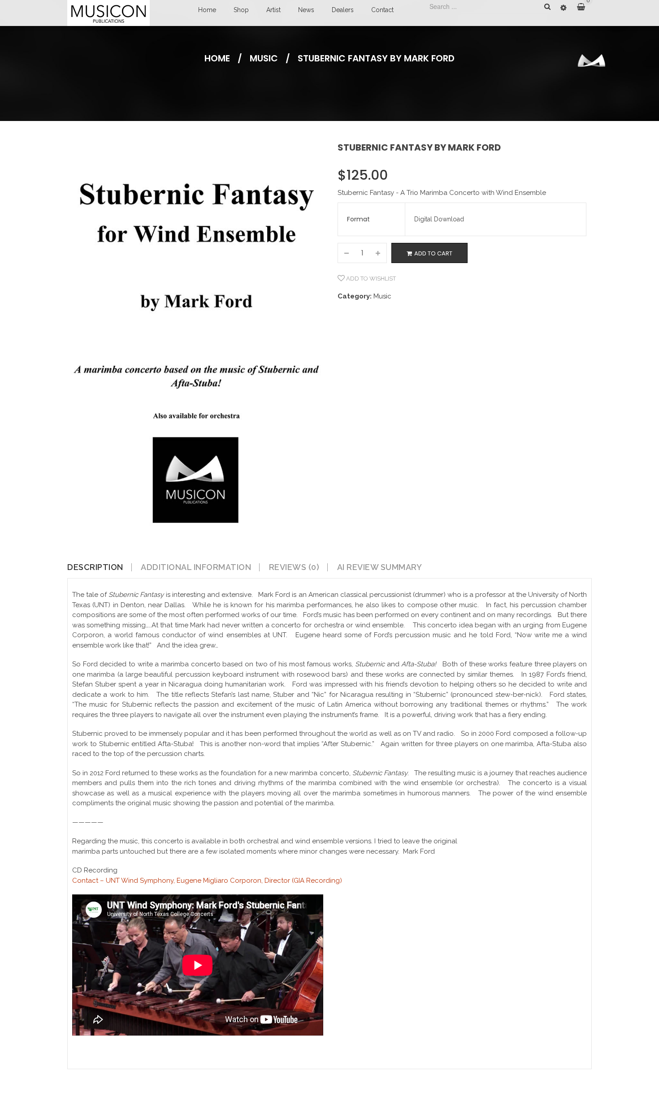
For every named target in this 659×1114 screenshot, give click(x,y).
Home (207, 9)
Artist (273, 9)
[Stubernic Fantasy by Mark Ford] (195, 344)
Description (95, 567)
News (306, 9)
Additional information (196, 567)
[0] (584, 7)
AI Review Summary (379, 567)
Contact (382, 9)
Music (264, 58)
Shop (241, 9)
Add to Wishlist (370, 278)
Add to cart (433, 253)
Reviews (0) (294, 567)
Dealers (343, 9)
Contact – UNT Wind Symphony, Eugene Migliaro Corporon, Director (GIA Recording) (207, 881)
